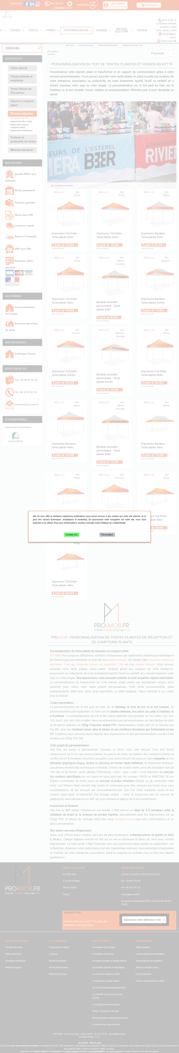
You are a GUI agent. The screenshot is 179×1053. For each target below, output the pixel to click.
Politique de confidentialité (113, 523)
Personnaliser (107, 535)
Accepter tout (71, 535)
